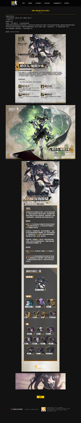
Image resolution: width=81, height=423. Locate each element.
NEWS (30, 3)
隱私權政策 (37, 409)
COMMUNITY (57, 3)
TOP (23, 3)
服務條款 (33, 409)
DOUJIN (66, 3)
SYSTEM (38, 3)
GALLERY (47, 3)
